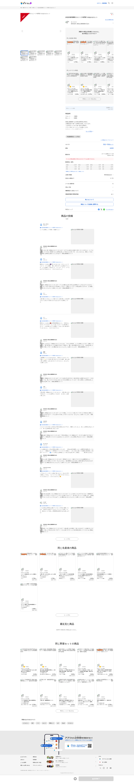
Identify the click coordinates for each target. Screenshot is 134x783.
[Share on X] (101, 209)
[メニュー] (112, 3)
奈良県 (112, 148)
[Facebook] (107, 768)
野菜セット (34, 7)
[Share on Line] (104, 209)
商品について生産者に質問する (89, 204)
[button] (89, 23)
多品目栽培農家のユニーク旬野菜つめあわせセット (47, 7)
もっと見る (67, 539)
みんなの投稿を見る (109, 19)
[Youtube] (110, 768)
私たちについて (89, 199)
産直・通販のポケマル (24, 7)
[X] (100, 768)
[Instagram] (103, 768)
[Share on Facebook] (99, 209)
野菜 (30, 7)
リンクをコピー (110, 209)
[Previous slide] (22, 31)
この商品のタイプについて (107, 140)
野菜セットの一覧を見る (89, 99)
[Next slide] (60, 31)
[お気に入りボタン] (78, 42)
